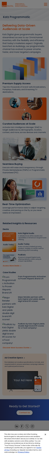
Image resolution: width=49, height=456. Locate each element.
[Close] (45, 434)
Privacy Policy (23, 452)
